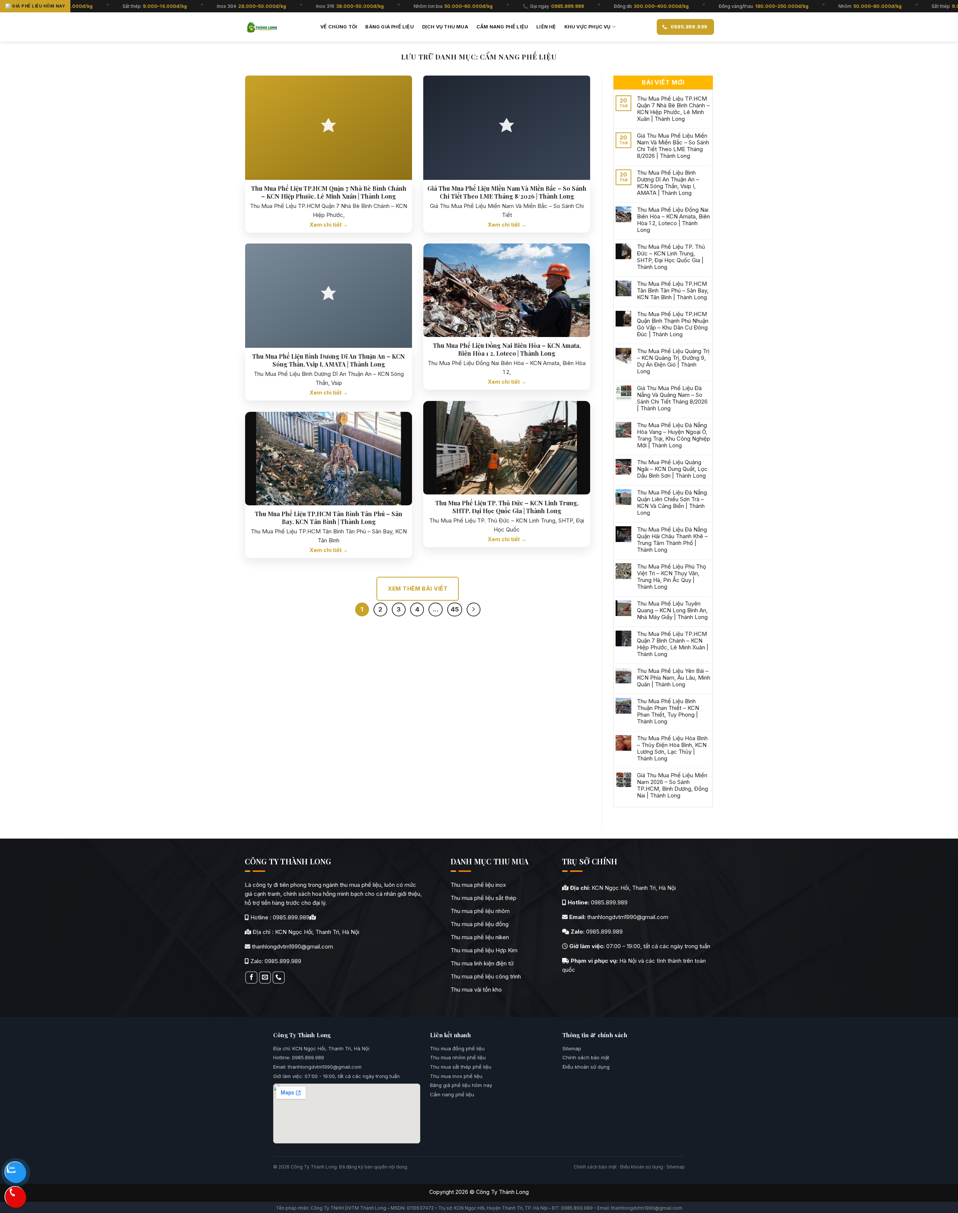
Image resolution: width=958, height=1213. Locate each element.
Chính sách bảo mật (585, 1057)
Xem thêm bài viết (418, 588)
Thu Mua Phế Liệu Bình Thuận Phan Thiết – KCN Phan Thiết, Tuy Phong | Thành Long (668, 711)
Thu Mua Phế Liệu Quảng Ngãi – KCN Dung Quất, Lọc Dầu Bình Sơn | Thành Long (672, 469)
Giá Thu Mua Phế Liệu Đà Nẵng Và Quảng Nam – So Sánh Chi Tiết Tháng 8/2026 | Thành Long (672, 398)
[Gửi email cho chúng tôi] (265, 977)
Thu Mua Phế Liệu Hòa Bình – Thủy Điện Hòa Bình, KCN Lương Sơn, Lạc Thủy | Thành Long (672, 748)
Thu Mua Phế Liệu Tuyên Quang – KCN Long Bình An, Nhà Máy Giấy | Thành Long (672, 610)
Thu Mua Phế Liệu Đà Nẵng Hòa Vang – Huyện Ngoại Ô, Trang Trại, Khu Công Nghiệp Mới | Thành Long (673, 435)
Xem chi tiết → (328, 224)
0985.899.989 (291, 917)
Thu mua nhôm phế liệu (458, 1057)
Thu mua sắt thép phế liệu (460, 1067)
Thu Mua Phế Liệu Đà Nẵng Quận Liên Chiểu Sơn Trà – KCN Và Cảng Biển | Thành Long (672, 502)
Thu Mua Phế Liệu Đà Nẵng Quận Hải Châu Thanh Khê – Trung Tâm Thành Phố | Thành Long (672, 539)
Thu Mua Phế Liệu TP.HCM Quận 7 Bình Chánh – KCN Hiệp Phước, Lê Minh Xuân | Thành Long (672, 644)
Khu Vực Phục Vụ (587, 27)
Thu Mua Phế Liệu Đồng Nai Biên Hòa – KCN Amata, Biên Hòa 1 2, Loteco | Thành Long (507, 349)
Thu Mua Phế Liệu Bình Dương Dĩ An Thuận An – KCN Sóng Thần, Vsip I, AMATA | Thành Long (328, 360)
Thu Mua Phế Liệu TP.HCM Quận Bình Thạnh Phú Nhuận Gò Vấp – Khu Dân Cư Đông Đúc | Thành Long (672, 324)
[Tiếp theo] (473, 609)
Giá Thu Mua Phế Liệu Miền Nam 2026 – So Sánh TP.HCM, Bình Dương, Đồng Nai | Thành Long (672, 785)
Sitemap (571, 1048)
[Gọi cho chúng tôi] (278, 977)
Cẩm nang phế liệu (502, 27)
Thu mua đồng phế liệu (457, 1048)
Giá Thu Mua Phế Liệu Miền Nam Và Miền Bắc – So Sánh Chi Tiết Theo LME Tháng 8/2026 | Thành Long (506, 192)
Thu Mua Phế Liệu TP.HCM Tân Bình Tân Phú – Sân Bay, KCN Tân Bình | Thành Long (328, 518)
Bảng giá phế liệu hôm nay (461, 1085)
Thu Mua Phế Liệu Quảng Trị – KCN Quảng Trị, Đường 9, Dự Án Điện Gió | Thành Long (673, 361)
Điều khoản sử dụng (586, 1067)
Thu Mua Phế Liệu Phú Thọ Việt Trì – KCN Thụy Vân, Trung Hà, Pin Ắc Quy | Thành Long (671, 576)
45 (455, 609)
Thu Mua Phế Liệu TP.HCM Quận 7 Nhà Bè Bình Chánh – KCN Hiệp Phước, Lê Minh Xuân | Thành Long (328, 192)
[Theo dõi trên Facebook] (251, 977)
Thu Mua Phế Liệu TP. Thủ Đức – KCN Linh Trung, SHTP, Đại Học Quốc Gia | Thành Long (507, 507)
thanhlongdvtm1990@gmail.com (292, 946)
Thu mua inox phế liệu (456, 1076)
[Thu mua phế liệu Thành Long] (262, 26)
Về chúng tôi (338, 27)
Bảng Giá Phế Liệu (389, 27)
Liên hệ (546, 27)
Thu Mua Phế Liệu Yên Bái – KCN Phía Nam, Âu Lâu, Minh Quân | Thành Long (673, 678)
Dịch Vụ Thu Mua (445, 27)
